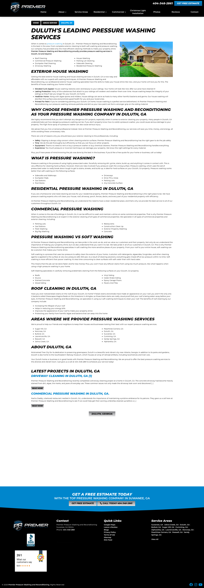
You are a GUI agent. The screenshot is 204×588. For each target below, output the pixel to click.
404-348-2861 (163, 3)
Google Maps (109, 525)
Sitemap (107, 537)
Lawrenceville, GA (173, 530)
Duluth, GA (66, 23)
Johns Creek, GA (171, 525)
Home (36, 23)
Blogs (106, 530)
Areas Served (50, 23)
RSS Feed (108, 540)
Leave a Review (110, 527)
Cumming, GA (182, 527)
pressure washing (54, 44)
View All (154, 539)
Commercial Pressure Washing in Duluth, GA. (70, 393)
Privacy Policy (110, 532)
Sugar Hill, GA (168, 527)
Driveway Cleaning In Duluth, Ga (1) (61, 376)
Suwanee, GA (157, 525)
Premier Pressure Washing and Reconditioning (28, 585)
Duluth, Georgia (102, 414)
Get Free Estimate (188, 3)
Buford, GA (156, 527)
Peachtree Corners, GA (161, 532)
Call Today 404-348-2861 (117, 503)
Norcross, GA (188, 530)
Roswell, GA (177, 532)
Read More (37, 388)
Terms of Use (109, 535)
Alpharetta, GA (157, 530)
